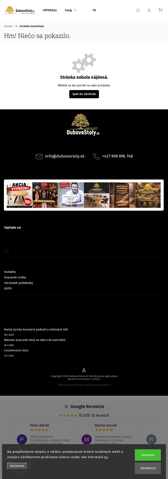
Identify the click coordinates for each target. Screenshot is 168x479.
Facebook (78, 146)
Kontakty (10, 272)
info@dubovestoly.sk (64, 156)
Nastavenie (17, 466)
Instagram (89, 146)
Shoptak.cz (104, 385)
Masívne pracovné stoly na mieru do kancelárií (34, 340)
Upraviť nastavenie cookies (84, 379)
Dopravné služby (15, 277)
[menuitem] (50, 10)
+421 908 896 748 (117, 156)
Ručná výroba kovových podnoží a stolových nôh (36, 329)
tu (106, 457)
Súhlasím (148, 455)
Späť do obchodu (84, 94)
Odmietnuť (148, 468)
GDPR (7, 288)
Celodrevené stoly (16, 350)
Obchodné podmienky (18, 283)
